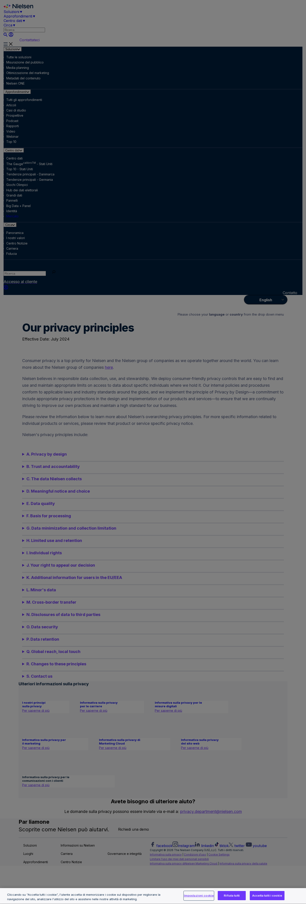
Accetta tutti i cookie (267, 895)
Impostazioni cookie (199, 895)
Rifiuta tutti (232, 895)
